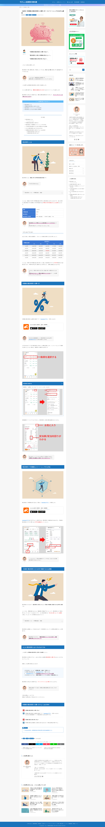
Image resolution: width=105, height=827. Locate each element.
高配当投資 (34, 14)
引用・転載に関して (61, 823)
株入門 (71, 168)
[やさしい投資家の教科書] (28, 2)
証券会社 (72, 173)
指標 (27, 14)
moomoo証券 (38, 738)
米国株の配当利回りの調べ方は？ (33, 131)
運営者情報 (35, 823)
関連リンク (75, 823)
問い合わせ (30, 823)
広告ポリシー (44, 823)
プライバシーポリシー (52, 823)
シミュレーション (30, 121)
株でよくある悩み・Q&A (75, 166)
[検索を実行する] (83, 70)
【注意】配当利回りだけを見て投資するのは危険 (36, 126)
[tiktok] (40, 776)
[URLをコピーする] (60, 744)
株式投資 (72, 170)
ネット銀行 (72, 164)
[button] (24, 744)
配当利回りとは (29, 119)
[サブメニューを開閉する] (83, 168)
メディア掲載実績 (69, 823)
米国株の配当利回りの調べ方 (32, 122)
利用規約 (39, 823)
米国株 (30, 14)
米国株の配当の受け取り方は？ (33, 133)
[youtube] (42, 776)
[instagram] (39, 776)
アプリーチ (47, 509)
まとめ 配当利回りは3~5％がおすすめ (34, 128)
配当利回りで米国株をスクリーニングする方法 (36, 124)
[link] (35, 776)
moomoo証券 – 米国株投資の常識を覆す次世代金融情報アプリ (38, 730)
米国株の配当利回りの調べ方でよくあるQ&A (35, 130)
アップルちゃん (27, 766)
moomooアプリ (44, 319)
